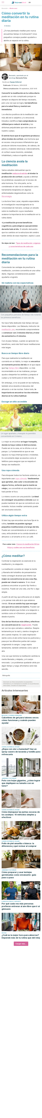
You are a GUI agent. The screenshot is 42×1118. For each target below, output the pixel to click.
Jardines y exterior (9, 778)
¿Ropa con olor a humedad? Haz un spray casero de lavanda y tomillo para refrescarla (21, 752)
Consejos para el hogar (10, 747)
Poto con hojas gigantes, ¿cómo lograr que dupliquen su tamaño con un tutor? (21, 783)
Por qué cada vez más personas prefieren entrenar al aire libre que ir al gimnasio (21, 906)
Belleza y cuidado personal (12, 715)
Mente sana (13, 8)
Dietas (4, 933)
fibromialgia (7, 196)
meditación (8, 329)
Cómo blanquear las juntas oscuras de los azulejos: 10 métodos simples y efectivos (21, 815)
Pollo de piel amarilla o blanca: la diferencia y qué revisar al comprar (19, 844)
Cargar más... (21, 944)
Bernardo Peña (21, 78)
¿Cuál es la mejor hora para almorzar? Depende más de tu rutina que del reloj (21, 936)
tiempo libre (14, 368)
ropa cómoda (21, 478)
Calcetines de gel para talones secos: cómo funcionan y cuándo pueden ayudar (20, 720)
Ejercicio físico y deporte (11, 901)
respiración (26, 625)
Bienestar (5, 8)
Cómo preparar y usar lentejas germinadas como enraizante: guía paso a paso (19, 875)
